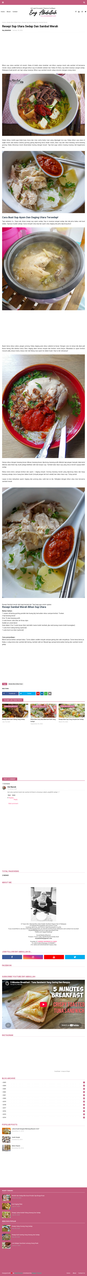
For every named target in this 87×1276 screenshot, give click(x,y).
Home (4, 22)
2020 (44, 1098)
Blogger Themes (37, 1273)
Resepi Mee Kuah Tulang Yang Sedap (13, 719)
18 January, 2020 (12, 789)
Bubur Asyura (16, 1146)
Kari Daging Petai (17, 1204)
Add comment (13, 803)
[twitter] (85, 11)
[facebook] (76, 11)
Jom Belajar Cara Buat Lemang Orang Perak (25, 1243)
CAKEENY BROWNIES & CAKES (47, 941)
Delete (13, 795)
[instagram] (82, 11)
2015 (44, 1114)
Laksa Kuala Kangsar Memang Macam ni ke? (25, 1129)
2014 (44, 1117)
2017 (44, 1108)
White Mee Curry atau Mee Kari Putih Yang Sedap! (43, 720)
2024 (43, 1085)
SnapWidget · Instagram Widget (62, 1071)
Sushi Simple (16, 1137)
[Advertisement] (43, 49)
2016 (44, 1111)
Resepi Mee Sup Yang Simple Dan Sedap (71, 719)
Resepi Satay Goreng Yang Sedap (22, 1226)
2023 (44, 1089)
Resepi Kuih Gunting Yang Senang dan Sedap (26, 1235)
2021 (44, 1095)
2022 (44, 1092)
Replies (11, 798)
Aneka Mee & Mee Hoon (14, 22)
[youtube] (79, 11)
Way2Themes (18, 1273)
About (74, 1273)
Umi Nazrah (11, 787)
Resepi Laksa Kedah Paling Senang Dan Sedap (26, 1212)
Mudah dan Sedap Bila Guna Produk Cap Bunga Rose (28, 1195)
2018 (44, 1104)
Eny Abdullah (6, 30)
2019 (44, 1101)
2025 (43, 1082)
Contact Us (81, 1273)
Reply (9, 795)
